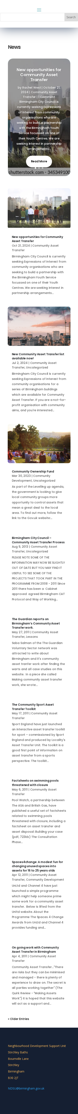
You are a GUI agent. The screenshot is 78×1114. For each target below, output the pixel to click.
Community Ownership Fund (33, 471)
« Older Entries (18, 1019)
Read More (39, 161)
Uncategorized (37, 367)
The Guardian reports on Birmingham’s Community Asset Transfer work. (36, 623)
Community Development (45, 880)
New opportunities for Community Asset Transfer (39, 75)
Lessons (32, 637)
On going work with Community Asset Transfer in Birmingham (35, 949)
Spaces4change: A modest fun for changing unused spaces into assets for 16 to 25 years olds (37, 866)
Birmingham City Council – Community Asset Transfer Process (38, 540)
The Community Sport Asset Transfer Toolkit (33, 707)
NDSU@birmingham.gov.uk (26, 1088)
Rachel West (31, 88)
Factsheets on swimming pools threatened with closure (35, 783)
